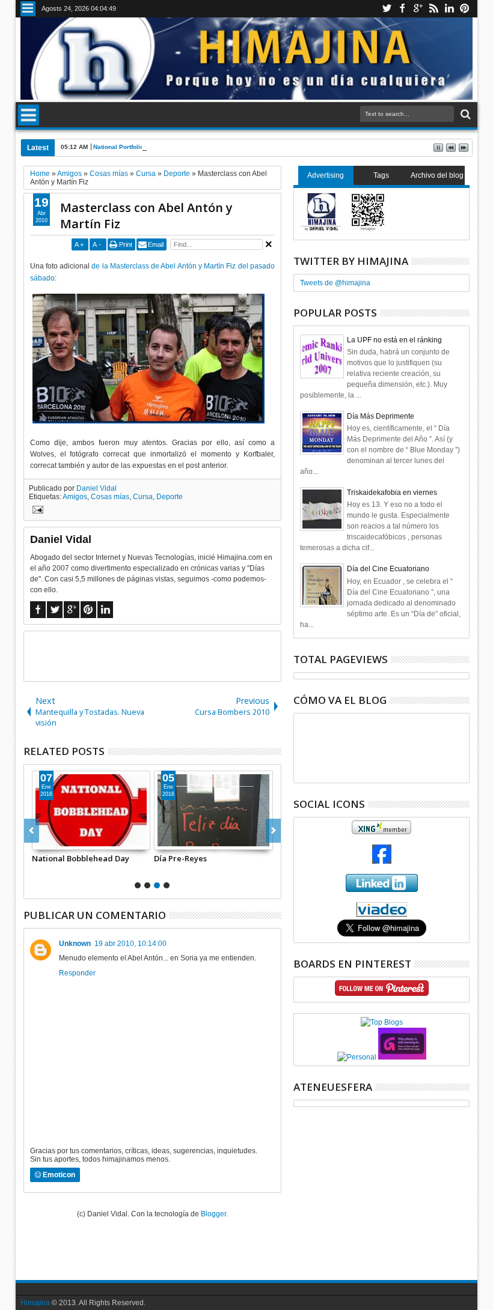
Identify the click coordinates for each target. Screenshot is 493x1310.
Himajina (35, 1303)
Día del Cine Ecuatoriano (388, 569)
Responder (77, 973)
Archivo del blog (437, 175)
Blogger (213, 1214)
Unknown (75, 943)
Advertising (325, 175)
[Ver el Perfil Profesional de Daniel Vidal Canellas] (381, 914)
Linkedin (449, 8)
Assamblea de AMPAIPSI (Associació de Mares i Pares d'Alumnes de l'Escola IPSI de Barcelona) (213, 864)
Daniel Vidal (96, 488)
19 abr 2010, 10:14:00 (130, 943)
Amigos (75, 497)
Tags (381, 175)
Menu (27, 8)
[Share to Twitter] (58, 840)
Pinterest (465, 8)
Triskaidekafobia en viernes (392, 492)
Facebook (402, 8)
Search (464, 114)
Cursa (143, 497)
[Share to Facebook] (45, 840)
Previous (273, 831)
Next (31, 831)
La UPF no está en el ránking (394, 340)
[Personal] (356, 1057)
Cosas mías (110, 497)
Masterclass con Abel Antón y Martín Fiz (146, 215)
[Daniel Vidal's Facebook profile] (381, 861)
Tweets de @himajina (335, 283)
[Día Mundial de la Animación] (95, 810)
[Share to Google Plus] (72, 840)
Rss (433, 8)
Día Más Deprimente (380, 416)
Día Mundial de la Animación (90, 858)
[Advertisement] (164, 655)
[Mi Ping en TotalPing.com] (402, 1057)
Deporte (169, 497)
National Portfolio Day (125, 147)
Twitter (386, 8)
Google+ (418, 8)
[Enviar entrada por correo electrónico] (36, 511)
